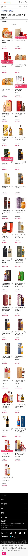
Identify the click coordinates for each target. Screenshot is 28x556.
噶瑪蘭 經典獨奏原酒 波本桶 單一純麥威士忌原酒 (19, 260)
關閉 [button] (4, 553)
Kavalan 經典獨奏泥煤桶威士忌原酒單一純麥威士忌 (6, 285)
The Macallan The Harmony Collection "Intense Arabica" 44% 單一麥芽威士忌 (6, 382)
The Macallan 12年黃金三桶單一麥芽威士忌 (19, 357)
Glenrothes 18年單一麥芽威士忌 (19, 211)
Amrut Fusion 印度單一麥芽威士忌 (19, 162)
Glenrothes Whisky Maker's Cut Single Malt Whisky (5, 236)
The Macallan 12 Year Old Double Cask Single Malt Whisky (6, 479)
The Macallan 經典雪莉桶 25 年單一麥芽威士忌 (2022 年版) (19, 382)
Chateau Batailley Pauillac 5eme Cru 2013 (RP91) (6, 430)
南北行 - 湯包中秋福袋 (6, 90)
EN (6, 517)
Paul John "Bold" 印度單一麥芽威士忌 (6, 333)
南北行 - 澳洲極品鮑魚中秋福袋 (19, 65)
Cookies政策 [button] (16, 550)
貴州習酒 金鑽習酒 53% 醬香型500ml (5, 115)
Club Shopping (4, 10)
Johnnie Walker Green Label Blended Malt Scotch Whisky (5, 163)
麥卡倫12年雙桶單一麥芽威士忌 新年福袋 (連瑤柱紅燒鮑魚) (6, 406)
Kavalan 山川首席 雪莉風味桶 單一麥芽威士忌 (19, 309)
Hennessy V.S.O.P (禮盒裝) (6, 65)
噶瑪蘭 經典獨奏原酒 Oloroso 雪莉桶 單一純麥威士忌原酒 (6, 309)
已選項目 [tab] (4, 21)
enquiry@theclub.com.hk (7, 525)
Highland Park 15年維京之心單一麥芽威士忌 (6, 260)
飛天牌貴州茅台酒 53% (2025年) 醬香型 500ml (19, 455)
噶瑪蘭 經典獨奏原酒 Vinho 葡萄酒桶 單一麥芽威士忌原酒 (19, 430)
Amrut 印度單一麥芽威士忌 (6, 187)
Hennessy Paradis (19, 40)
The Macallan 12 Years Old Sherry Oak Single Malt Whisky (6, 455)
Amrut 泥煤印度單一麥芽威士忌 (19, 187)
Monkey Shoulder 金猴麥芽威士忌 (19, 138)
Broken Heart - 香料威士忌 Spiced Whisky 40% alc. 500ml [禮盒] (19, 406)
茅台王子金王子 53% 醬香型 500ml (5, 139)
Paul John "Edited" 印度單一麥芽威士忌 (6, 357)
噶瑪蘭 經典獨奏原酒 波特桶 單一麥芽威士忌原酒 (19, 285)
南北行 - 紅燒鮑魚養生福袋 (6, 41)
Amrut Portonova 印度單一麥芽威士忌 (6, 212)
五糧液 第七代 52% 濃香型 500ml (18, 91)
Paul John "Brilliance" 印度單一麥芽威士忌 (19, 333)
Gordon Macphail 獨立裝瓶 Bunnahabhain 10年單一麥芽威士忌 (19, 236)
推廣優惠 (10, 10)
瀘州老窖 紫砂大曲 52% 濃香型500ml (19, 115)
